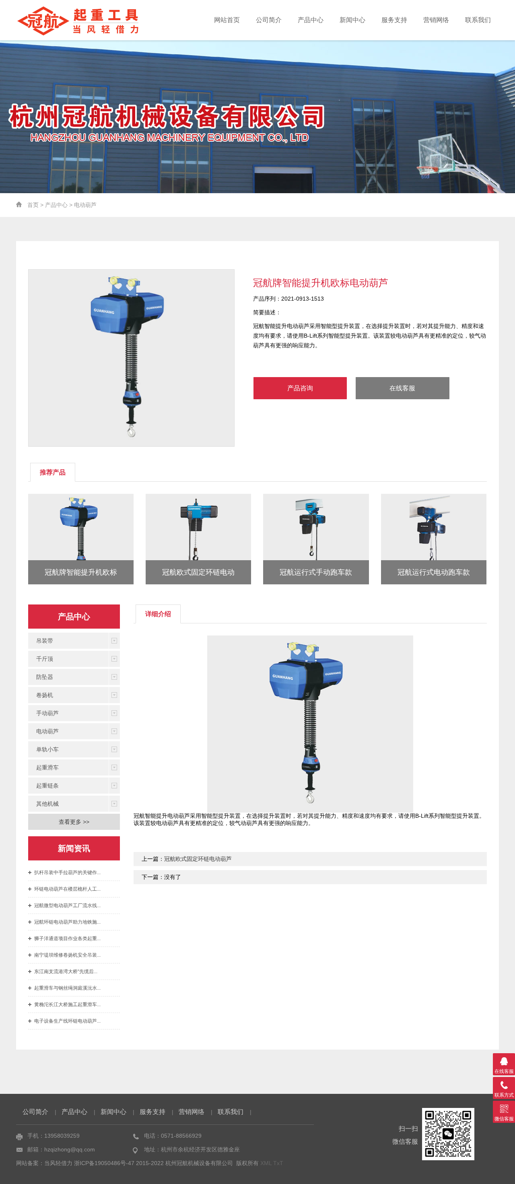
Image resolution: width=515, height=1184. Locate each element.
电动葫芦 (85, 205)
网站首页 (227, 20)
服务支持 (394, 20)
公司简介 (269, 20)
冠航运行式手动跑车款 (316, 572)
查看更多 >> (74, 822)
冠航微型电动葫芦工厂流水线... (67, 905)
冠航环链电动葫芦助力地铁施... (67, 922)
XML (266, 1163)
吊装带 (44, 640)
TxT (278, 1163)
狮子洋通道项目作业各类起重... (67, 938)
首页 (33, 205)
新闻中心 (352, 20)
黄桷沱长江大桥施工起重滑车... (67, 1004)
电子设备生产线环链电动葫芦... (67, 1021)
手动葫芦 (47, 713)
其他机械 (47, 803)
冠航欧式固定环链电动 (198, 572)
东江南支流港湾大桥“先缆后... (65, 971)
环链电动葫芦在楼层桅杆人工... (67, 889)
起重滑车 (47, 767)
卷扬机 (44, 695)
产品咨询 (300, 388)
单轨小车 (47, 749)
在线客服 (402, 388)
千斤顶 (44, 659)
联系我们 (478, 20)
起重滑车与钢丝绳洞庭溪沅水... (67, 988)
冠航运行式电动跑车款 (434, 572)
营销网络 (436, 20)
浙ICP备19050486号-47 (104, 1163)
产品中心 (310, 20)
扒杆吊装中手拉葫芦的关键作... (67, 872)
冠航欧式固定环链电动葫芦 (198, 859)
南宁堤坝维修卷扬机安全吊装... (67, 955)
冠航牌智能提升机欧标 (81, 572)
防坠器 (44, 677)
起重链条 (47, 785)
